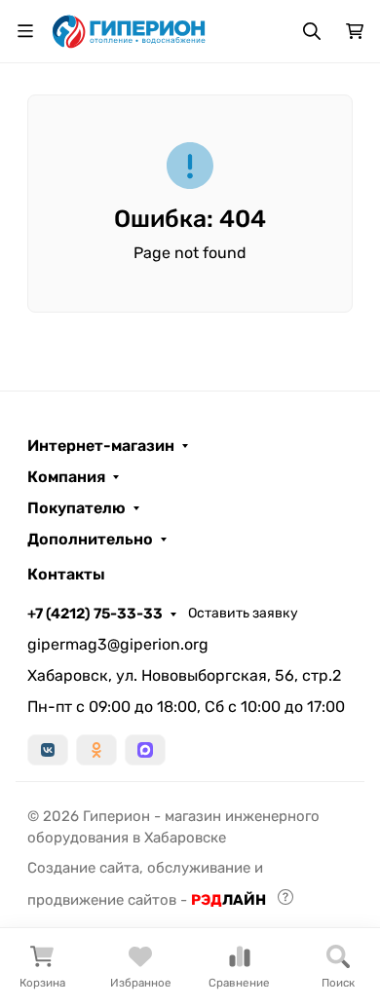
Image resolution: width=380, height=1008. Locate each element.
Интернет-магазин (100, 446)
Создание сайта (83, 868)
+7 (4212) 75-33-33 (95, 613)
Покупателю (76, 508)
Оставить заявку (243, 613)
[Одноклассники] (96, 749)
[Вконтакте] (47, 749)
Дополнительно (90, 539)
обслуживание (198, 868)
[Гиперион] (130, 30)
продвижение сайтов (101, 900)
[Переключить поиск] (311, 31)
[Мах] (145, 749)
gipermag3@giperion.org (118, 644)
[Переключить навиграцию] (25, 31)
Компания (66, 477)
